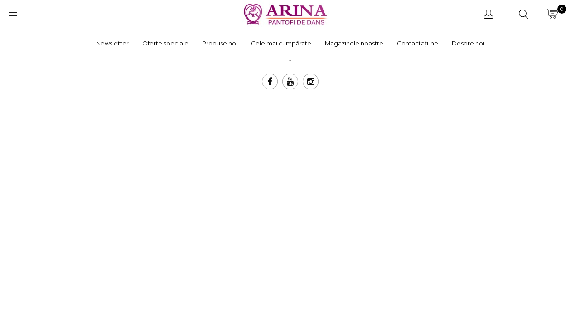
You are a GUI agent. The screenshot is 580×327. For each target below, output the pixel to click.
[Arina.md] (287, 13)
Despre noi (468, 43)
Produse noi (219, 43)
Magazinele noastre (354, 43)
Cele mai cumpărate (281, 43)
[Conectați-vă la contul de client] (490, 13)
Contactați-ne (417, 43)
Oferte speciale (165, 43)
